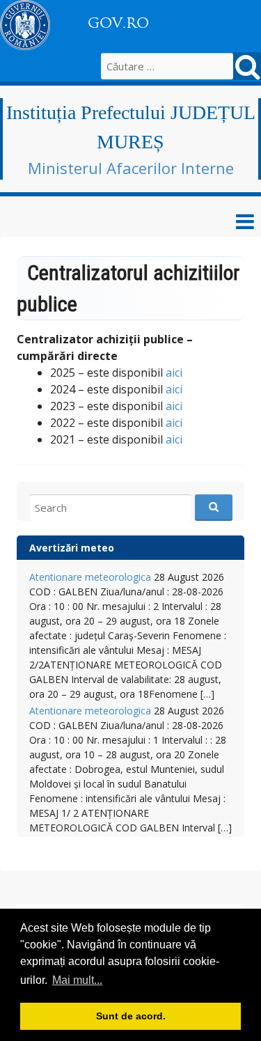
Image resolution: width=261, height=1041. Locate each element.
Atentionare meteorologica (90, 577)
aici (174, 372)
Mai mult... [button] (77, 980)
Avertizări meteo (71, 547)
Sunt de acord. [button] (131, 1016)
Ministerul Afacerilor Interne (131, 167)
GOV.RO (118, 23)
